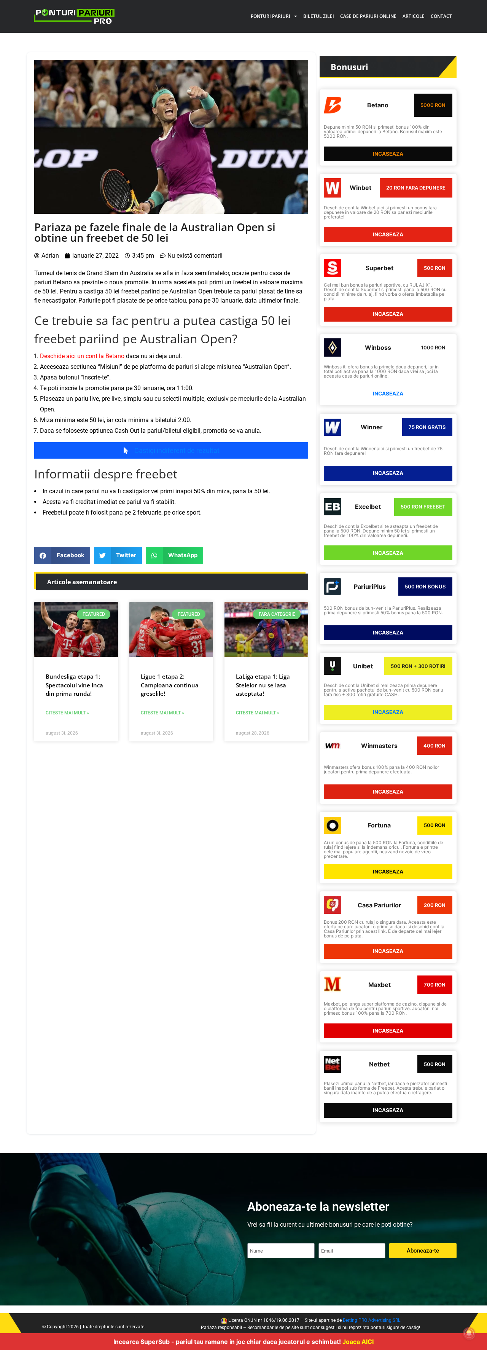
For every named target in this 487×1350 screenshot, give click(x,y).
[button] (62, 555)
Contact (441, 16)
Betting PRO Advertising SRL (371, 1320)
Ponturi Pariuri (270, 16)
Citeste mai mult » (67, 713)
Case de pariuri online (368, 16)
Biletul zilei (318, 16)
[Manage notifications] (469, 1333)
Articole (414, 16)
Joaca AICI (358, 1341)
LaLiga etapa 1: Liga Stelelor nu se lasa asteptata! (263, 685)
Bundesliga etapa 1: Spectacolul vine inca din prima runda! (74, 685)
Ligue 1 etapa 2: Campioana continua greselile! (170, 685)
